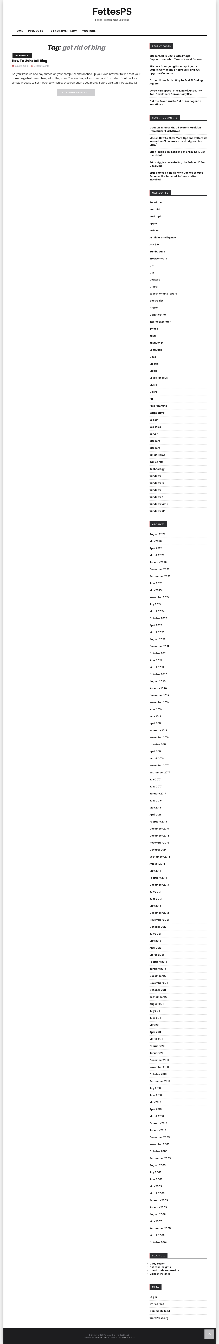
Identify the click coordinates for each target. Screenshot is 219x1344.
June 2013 (156, 899)
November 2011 (159, 983)
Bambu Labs (157, 251)
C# (152, 265)
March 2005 (157, 1235)
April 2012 (156, 948)
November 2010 (159, 1067)
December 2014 (159, 835)
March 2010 (157, 1116)
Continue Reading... (76, 92)
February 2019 (158, 730)
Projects (36, 31)
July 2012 (155, 934)
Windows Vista (159, 504)
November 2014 (159, 842)
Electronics (157, 300)
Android (155, 209)
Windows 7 (156, 497)
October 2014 (158, 849)
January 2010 (158, 1130)
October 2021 (158, 653)
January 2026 (158, 562)
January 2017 (158, 793)
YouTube (89, 31)
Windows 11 (156, 490)
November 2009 (160, 1144)
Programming (158, 406)
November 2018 (159, 737)
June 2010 (156, 1095)
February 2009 (159, 1200)
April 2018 (156, 751)
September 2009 (160, 1158)
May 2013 (155, 906)
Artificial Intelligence (163, 237)
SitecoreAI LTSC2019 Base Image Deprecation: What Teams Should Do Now (176, 57)
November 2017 (159, 765)
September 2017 (160, 772)
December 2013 (159, 884)
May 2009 (156, 1186)
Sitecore (155, 441)
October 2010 (158, 1074)
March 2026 (157, 555)
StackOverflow (64, 31)
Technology (157, 469)
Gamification (158, 314)
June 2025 (156, 583)
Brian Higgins (158, 152)
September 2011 (159, 997)
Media (153, 371)
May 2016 (155, 807)
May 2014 (155, 870)
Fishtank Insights (160, 1267)
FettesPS (112, 11)
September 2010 (160, 1081)
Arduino (154, 230)
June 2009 (156, 1179)
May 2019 (155, 716)
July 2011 (155, 1011)
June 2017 (156, 786)
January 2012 (158, 969)
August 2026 (157, 534)
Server (154, 434)
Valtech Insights (160, 1274)
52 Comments (41, 65)
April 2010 (156, 1109)
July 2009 (156, 1172)
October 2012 (158, 927)
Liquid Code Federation (164, 1270)
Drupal (154, 286)
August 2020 (158, 681)
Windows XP (157, 511)
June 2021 (156, 660)
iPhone (154, 328)
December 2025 (160, 569)
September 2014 (160, 856)
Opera (154, 392)
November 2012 (159, 920)
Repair (154, 420)
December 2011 (159, 976)
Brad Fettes (157, 172)
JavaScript (156, 342)
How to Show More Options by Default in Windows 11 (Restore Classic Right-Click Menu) (178, 141)
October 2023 (158, 618)
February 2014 (158, 877)
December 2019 (159, 695)
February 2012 (158, 962)
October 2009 (158, 1151)
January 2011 (157, 1053)
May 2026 (156, 541)
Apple (153, 223)
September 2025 (160, 576)
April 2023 (156, 625)
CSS (152, 272)
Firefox (154, 307)
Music (153, 385)
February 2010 (158, 1123)
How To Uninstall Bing (29, 60)
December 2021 (159, 646)
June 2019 (156, 709)
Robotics (155, 427)
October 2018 (158, 744)
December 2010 (159, 1060)
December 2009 (160, 1137)
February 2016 (158, 821)
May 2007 (156, 1221)
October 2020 (158, 674)
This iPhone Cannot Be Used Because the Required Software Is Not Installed (176, 176)
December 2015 (159, 828)
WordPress (128, 1337)
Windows (155, 476)
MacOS (154, 364)
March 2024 (157, 611)
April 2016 (156, 814)
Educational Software (163, 293)
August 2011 (157, 1004)
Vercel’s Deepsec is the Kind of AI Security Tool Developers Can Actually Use (176, 92)
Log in (153, 1297)
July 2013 (155, 891)
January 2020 (158, 688)
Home (19, 31)
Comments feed (160, 1311)
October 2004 (159, 1242)
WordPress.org (159, 1318)
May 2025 (156, 590)
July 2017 (155, 779)
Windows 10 (157, 483)
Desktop (155, 279)
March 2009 (157, 1193)
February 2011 (158, 1046)
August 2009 (158, 1165)
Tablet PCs (156, 462)
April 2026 (156, 548)
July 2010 (155, 1088)
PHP (152, 399)
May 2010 (155, 1102)
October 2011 (158, 990)
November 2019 (159, 702)
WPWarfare (101, 1337)
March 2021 (157, 667)
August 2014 (157, 863)
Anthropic (156, 216)
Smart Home (157, 455)
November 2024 (160, 597)
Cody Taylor (157, 1263)
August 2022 (157, 639)
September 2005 (160, 1228)
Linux (153, 356)
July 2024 (156, 604)
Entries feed (157, 1304)
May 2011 (155, 1025)
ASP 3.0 (154, 244)
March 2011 (156, 1039)
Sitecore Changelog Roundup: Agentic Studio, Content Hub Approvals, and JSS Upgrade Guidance (175, 70)
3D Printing (156, 202)
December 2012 (159, 913)
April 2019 (156, 723)
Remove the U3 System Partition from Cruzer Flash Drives (175, 129)
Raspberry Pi (157, 413)
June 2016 (156, 800)
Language (156, 349)
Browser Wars (158, 258)
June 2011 (155, 1018)
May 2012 (155, 941)
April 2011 (155, 1032)
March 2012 (157, 955)
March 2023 (157, 632)
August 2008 (158, 1214)
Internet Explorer (160, 321)
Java (153, 335)
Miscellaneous (22, 55)
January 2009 (158, 1207)
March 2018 (157, 758)
